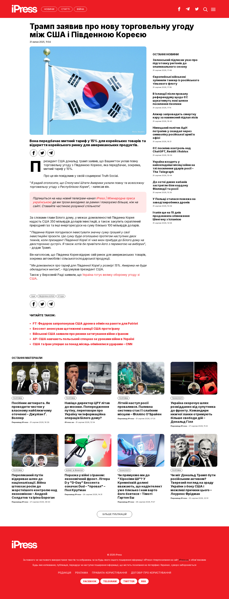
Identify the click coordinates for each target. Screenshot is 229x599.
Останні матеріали (27, 357)
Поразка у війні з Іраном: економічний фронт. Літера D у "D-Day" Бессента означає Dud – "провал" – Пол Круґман (87, 482)
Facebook (89, 581)
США (33, 296)
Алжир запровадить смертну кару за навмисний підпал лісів (175, 116)
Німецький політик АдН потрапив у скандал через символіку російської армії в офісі (174, 132)
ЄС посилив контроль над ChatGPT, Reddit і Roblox (172, 149)
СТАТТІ (65, 9)
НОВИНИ (49, 9)
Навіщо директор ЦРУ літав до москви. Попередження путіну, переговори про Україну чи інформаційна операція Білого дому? (87, 410)
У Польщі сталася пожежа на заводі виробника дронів (174, 200)
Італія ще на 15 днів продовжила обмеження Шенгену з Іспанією (171, 216)
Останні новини (166, 54)
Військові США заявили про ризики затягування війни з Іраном (80, 334)
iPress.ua (183, 559)
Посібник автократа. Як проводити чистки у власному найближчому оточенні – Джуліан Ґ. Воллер (32, 410)
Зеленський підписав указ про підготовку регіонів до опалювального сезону (175, 63)
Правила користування (109, 572)
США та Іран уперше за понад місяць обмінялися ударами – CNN (82, 344)
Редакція (64, 572)
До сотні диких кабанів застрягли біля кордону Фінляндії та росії (170, 185)
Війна (80, 9)
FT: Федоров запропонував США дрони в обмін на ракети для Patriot (85, 323)
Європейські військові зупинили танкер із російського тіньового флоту (176, 80)
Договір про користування (151, 572)
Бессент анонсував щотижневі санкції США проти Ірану (76, 329)
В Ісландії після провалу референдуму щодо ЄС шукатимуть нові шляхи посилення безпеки (170, 98)
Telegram (110, 581)
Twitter (128, 581)
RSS (143, 581)
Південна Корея (46, 296)
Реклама (81, 572)
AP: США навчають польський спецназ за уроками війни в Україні (83, 339)
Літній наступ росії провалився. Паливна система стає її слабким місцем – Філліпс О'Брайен (140, 408)
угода (61, 296)
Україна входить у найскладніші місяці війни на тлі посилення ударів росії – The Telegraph (174, 166)
